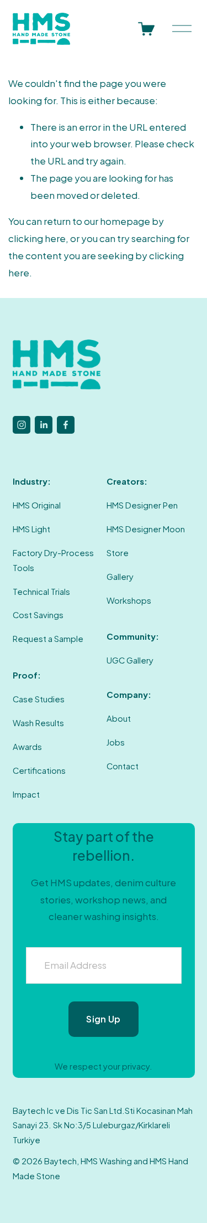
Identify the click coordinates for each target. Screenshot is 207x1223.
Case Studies (39, 699)
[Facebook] (66, 425)
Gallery (120, 577)
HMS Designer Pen (142, 505)
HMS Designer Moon (146, 529)
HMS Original (37, 505)
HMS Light (31, 529)
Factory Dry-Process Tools (53, 560)
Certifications (39, 770)
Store (118, 553)
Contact (123, 766)
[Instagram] (21, 425)
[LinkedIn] (43, 425)
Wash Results (38, 723)
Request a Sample (48, 639)
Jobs (116, 742)
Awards (27, 747)
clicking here (37, 238)
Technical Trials (41, 592)
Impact (26, 794)
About (119, 718)
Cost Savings (38, 615)
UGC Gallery (130, 660)
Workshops (129, 600)
